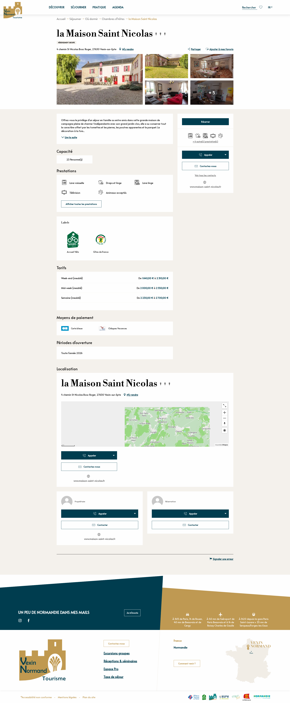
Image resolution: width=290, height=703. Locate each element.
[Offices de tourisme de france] (193, 697)
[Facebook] (28, 620)
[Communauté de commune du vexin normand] (213, 697)
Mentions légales (67, 697)
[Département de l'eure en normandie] (224, 697)
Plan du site (89, 697)
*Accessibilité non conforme (36, 697)
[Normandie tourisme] (262, 697)
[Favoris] (261, 7)
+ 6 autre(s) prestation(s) (205, 141)
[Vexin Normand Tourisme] (12, 10)
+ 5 (212, 92)
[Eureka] (235, 697)
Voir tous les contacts (205, 175)
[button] (249, 7)
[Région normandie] (246, 697)
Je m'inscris (132, 612)
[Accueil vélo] (204, 697)
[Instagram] (20, 620)
